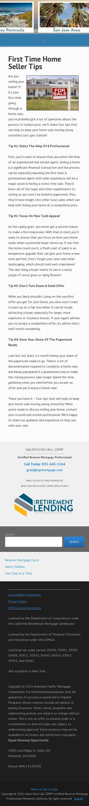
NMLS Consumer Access (24, 608)
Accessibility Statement (24, 594)
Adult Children (15, 567)
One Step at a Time (18, 573)
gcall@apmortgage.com (44, 470)
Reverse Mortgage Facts (22, 560)
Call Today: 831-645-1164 (44, 464)
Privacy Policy (17, 601)
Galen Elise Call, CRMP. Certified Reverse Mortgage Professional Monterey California (44, 17)
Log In (79, 798)
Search (9, 534)
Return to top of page (44, 789)
